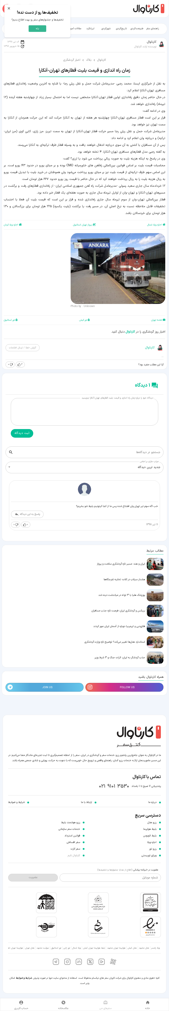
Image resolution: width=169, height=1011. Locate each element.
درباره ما (152, 802)
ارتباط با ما (86, 802)
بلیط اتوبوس (149, 836)
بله (37, 29)
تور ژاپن (66, 948)
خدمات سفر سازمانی (69, 829)
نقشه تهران (156, 320)
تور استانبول (9, 320)
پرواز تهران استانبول (82, 225)
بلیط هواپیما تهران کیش (94, 948)
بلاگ (89, 60)
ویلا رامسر (155, 948)
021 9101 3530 (114, 786)
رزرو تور (152, 849)
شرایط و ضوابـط (16, 802)
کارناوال (101, 60)
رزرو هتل (151, 823)
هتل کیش (132, 948)
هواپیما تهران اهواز (14, 948)
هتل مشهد (144, 948)
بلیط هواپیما (149, 829)
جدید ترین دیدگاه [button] (149, 467)
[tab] (152, 29)
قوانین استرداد (72, 836)
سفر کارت (75, 849)
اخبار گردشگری (71, 60)
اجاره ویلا (151, 842)
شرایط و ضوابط (24, 978)
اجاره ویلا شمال (154, 225)
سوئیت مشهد (43, 948)
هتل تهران (29, 948)
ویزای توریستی (148, 855)
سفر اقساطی (73, 842)
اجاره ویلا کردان (11, 225)
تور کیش (83, 320)
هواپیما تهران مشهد (116, 948)
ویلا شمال (76, 948)
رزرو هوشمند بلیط (70, 823)
